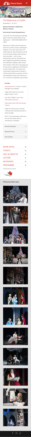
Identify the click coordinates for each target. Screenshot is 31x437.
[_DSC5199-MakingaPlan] (15, 365)
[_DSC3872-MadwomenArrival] (15, 304)
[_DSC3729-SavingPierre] (15, 284)
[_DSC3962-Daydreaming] (15, 344)
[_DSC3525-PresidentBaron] (15, 203)
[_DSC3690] (15, 263)
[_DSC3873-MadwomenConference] (15, 324)
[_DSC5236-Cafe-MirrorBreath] (15, 405)
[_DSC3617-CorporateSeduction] (15, 223)
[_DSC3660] (15, 243)
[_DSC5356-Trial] (15, 426)
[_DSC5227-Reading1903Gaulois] (15, 385)
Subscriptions (9, 86)
